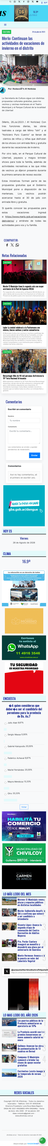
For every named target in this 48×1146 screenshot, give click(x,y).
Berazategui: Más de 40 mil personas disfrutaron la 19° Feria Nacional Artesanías (23, 377)
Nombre (11, 416)
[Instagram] (29, 2)
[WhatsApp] (16, 2)
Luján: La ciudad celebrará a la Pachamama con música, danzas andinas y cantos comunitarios (21, 328)
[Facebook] (25, 2)
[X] (20, 2)
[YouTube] (38, 2)
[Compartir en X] (12, 245)
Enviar (34, 455)
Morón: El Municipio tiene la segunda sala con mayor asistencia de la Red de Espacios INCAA (23, 287)
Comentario (12, 427)
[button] (11, 2)
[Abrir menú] (5, 25)
